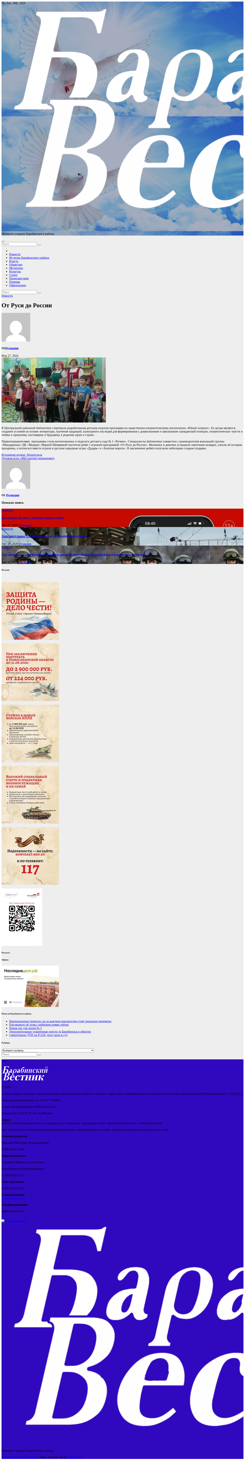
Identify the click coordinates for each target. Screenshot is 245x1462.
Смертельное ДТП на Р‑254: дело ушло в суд (38, 1035)
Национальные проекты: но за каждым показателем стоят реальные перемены (60, 1021)
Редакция (12, 348)
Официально (17, 285)
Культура (15, 271)
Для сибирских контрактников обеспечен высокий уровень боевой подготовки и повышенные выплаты (74, 554)
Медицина (16, 268)
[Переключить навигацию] (3, 241)
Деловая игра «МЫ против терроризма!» (28, 458)
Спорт (13, 275)
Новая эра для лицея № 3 (25, 1028)
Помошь (14, 281)
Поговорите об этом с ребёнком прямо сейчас (33, 517)
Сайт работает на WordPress (20, 1457)
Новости (14, 254)
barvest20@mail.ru (13, 1198)
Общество (15, 264)
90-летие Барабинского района (29, 257)
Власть (13, 261)
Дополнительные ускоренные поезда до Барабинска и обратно (44, 536)
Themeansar (74, 1457)
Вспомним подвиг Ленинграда (22, 454)
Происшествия (19, 278)
